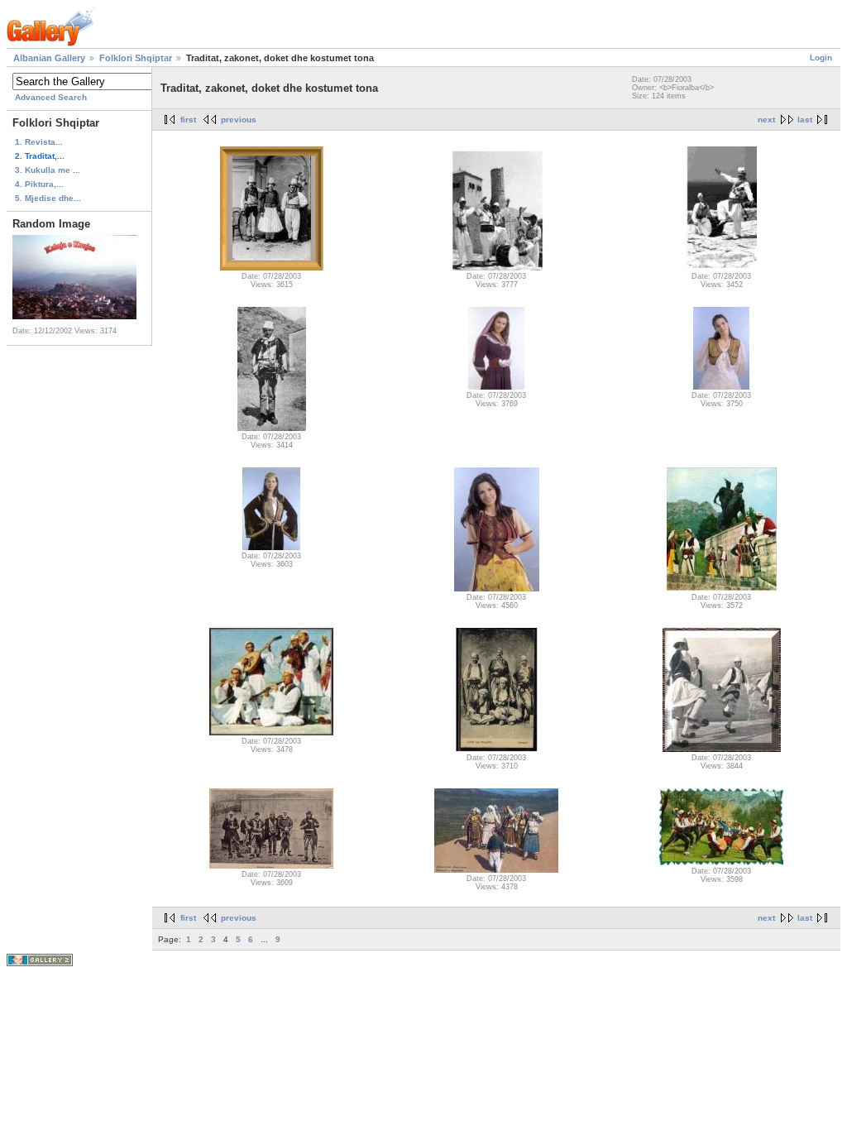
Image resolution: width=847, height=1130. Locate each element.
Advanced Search (51, 97)
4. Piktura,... (39, 184)
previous (238, 119)
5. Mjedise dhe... (48, 198)
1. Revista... (39, 141)
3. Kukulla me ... (47, 170)
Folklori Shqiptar (135, 58)
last (804, 119)
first (188, 119)
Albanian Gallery (49, 58)
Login (821, 57)
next (766, 119)
